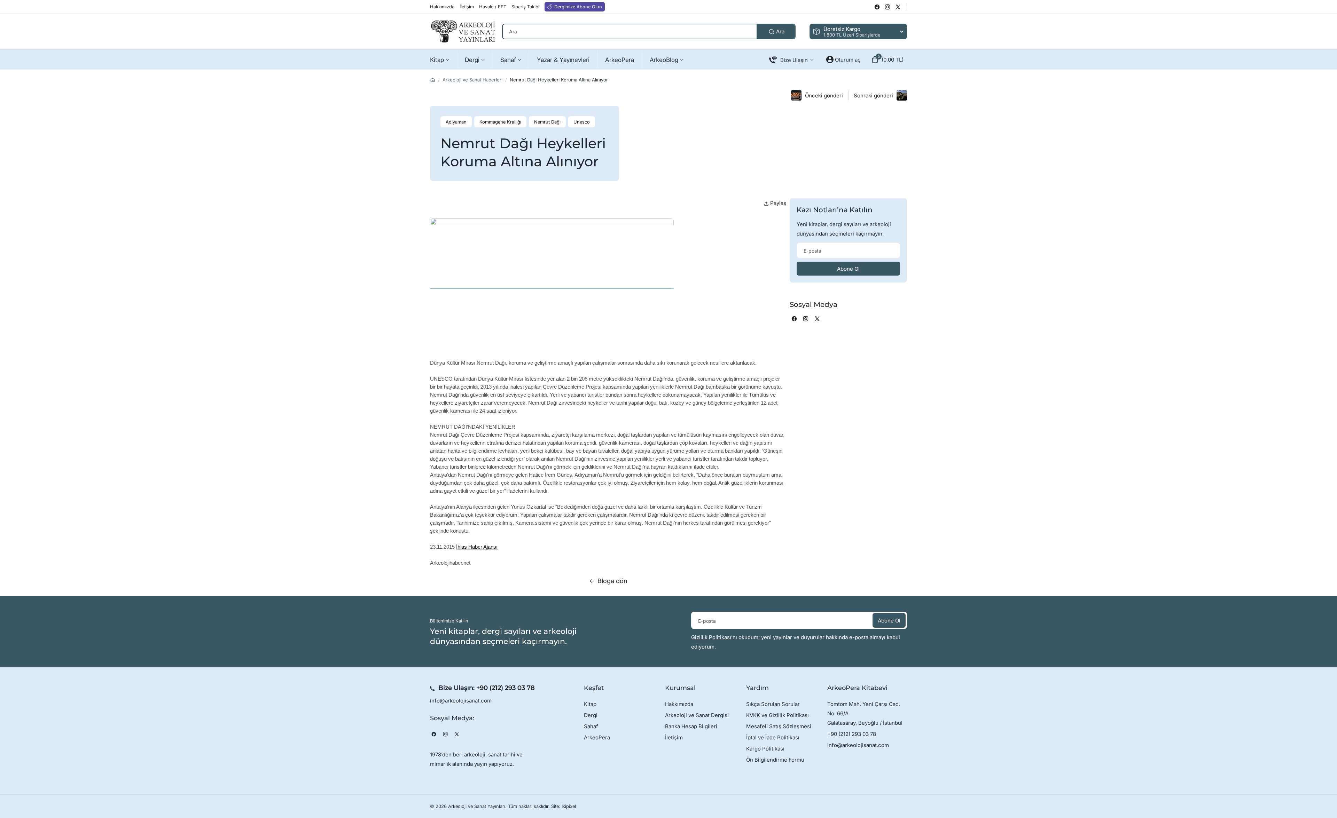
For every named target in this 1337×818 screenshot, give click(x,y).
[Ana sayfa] (432, 79)
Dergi (590, 715)
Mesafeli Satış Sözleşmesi (778, 726)
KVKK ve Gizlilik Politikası (777, 715)
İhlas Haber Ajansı (477, 547)
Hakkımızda (679, 704)
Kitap (590, 704)
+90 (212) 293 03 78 (505, 688)
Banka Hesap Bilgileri (691, 726)
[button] (887, 59)
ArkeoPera (597, 737)
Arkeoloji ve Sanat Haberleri (472, 79)
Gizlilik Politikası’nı (714, 637)
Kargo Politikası (765, 748)
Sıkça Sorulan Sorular (773, 704)
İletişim (674, 737)
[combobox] (649, 31)
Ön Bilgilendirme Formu (775, 759)
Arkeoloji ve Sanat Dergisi (697, 715)
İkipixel (569, 806)
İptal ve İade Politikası (772, 737)
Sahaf (591, 726)
